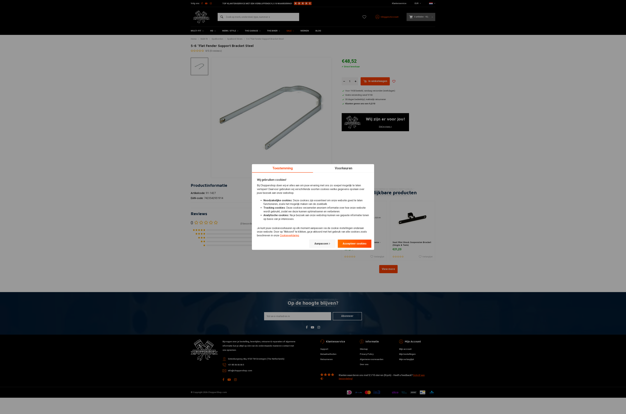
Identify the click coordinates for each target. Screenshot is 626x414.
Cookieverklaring (289, 235)
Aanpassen (321, 243)
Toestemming (282, 168)
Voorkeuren (343, 168)
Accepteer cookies (354, 243)
